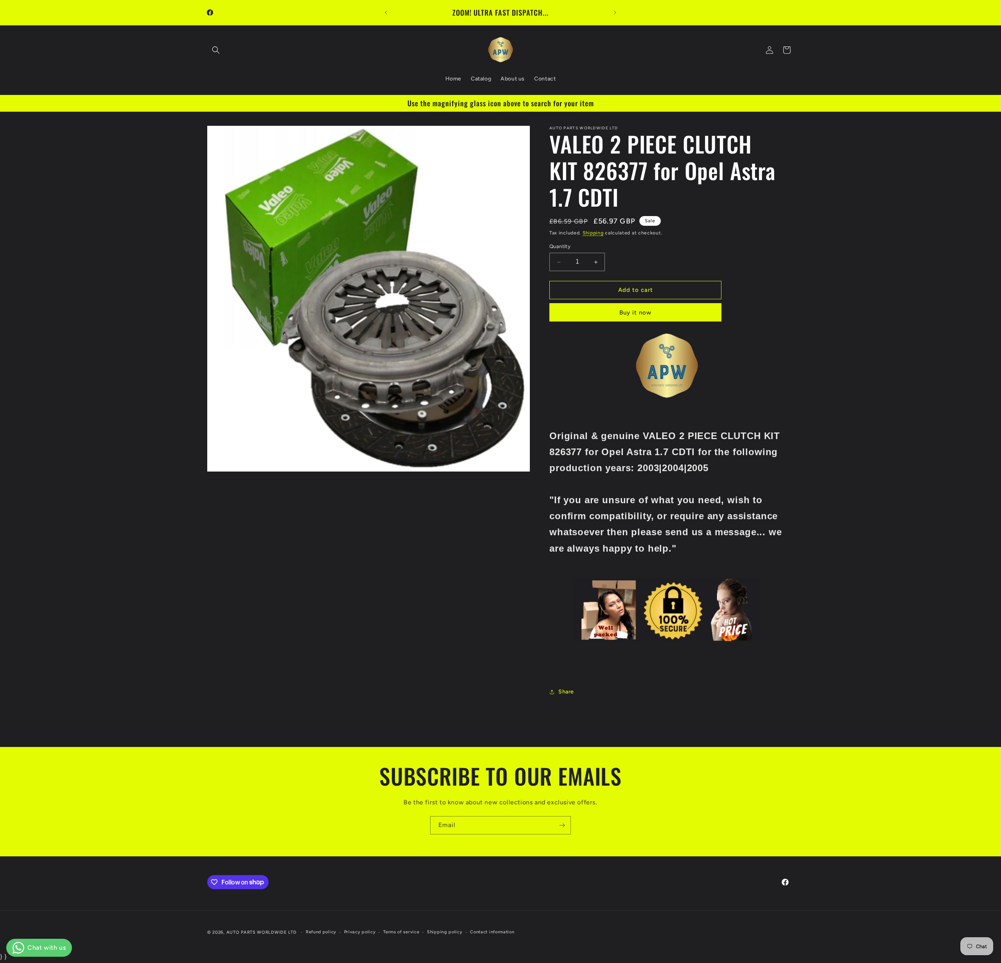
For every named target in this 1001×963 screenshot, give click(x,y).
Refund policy (321, 931)
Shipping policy (445, 931)
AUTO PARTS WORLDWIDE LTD (261, 932)
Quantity (559, 247)
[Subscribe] (561, 825)
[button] (215, 50)
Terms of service (401, 931)
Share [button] (566, 691)
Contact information (492, 931)
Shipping (593, 233)
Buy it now (635, 312)
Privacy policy (360, 931)
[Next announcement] (615, 12)
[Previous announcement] (386, 12)
